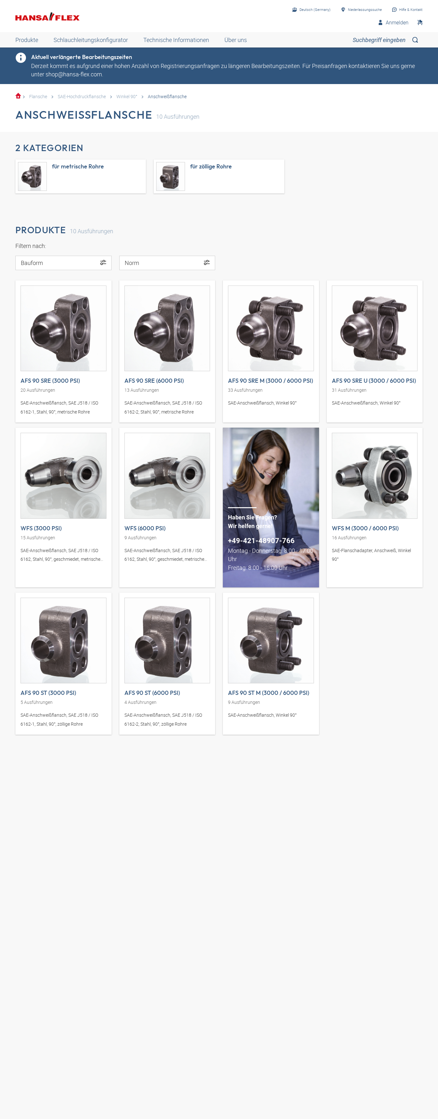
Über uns (235, 40)
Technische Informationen (176, 40)
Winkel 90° (126, 96)
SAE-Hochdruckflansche (82, 96)
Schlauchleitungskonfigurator (91, 40)
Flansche (38, 96)
